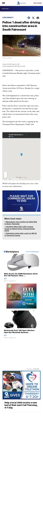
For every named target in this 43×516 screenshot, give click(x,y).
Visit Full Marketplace (32, 251)
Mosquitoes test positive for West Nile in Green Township (20, 223)
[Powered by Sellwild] (36, 369)
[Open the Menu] (3, 2)
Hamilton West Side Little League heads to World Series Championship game (19, 229)
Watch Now (37, 3)
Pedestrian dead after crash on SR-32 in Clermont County (20, 234)
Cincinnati (8, 17)
